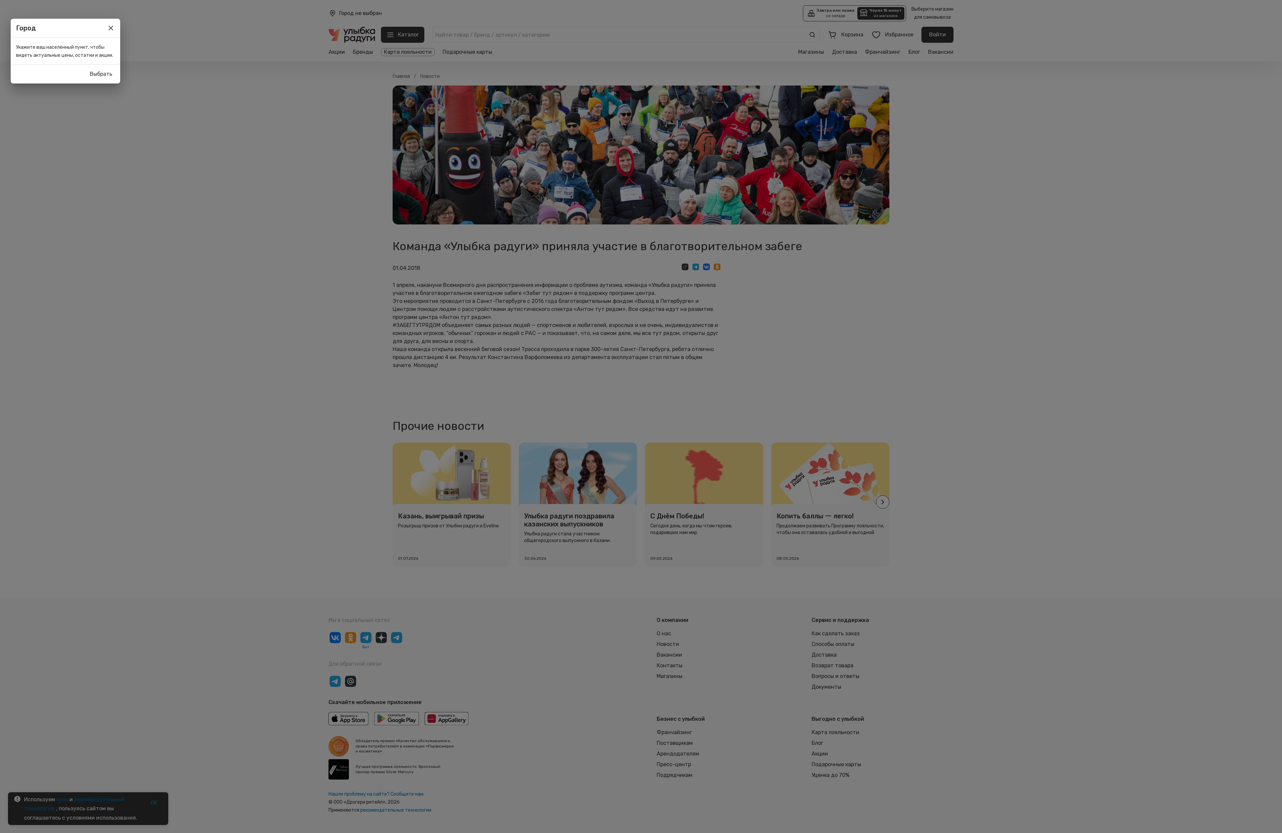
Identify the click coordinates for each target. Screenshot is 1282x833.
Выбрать (101, 74)
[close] (111, 28)
